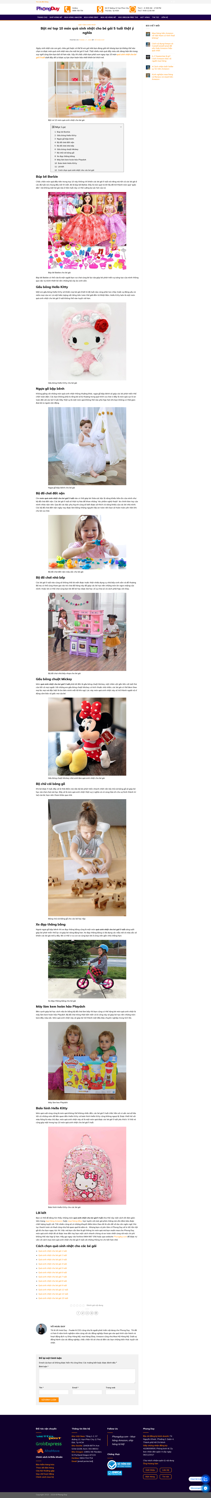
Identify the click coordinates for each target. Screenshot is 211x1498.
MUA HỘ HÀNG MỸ (108, 17)
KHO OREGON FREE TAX (128, 17)
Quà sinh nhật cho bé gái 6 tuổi (52, 1272)
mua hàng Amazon (54, 1221)
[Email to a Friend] (87, 1313)
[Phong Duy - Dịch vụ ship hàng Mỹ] (48, 9)
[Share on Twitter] (83, 1313)
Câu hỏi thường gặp (45, 1470)
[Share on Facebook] (78, 1313)
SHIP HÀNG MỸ (56, 17)
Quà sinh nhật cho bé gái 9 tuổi (52, 1285)
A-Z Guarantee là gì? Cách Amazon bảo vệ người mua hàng (161, 58)
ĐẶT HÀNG (145, 17)
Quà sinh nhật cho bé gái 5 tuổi (52, 1268)
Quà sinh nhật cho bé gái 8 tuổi (52, 1281)
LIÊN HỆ (164, 17)
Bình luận (43, 1366)
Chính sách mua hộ (45, 1477)
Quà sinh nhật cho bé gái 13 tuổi (53, 1294)
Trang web (110, 1388)
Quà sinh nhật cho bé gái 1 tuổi (52, 1251)
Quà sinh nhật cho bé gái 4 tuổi (52, 1264)
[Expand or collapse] (120, 127)
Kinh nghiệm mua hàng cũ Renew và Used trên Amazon (162, 76)
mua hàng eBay (75, 1221)
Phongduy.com (120, 1236)
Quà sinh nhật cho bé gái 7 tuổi (52, 1276)
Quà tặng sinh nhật (87, 25)
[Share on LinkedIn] (96, 1313)
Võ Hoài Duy (100, 40)
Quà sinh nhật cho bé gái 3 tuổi (52, 1259)
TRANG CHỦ (42, 17)
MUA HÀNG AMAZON (73, 17)
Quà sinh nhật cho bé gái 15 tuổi (53, 1298)
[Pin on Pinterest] (92, 1313)
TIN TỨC (155, 17)
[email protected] (85, 1461)
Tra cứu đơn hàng (42, 2)
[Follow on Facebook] (171, 2)
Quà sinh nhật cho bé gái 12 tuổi (53, 1289)
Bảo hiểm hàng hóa (45, 1464)
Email (75, 1388)
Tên (41, 1388)
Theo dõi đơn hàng (45, 1467)
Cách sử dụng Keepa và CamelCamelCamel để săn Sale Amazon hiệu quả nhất (162, 47)
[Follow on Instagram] (174, 2)
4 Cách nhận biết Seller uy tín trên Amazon (162, 67)
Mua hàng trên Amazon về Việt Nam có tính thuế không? (163, 35)
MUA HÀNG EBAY (91, 17)
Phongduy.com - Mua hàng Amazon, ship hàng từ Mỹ (123, 1440)
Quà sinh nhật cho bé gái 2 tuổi (52, 1255)
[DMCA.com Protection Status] (114, 1473)
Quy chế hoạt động (45, 1474)
